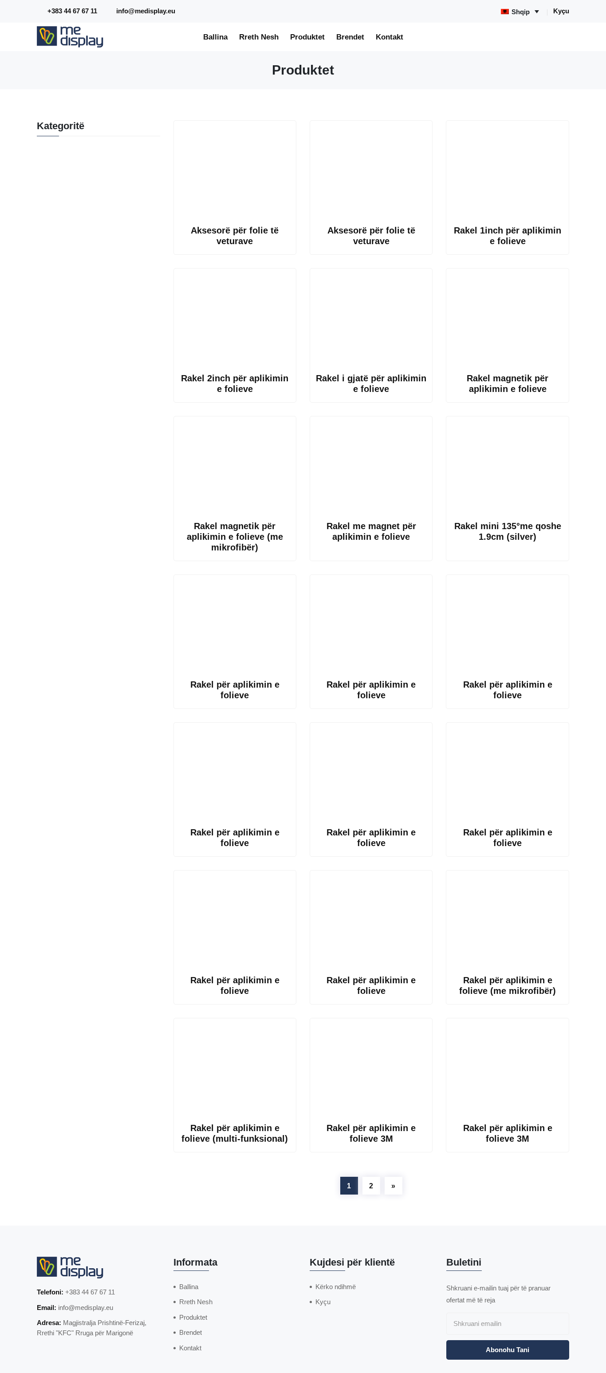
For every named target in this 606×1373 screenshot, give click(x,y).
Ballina (215, 37)
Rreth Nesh (259, 37)
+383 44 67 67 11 (72, 11)
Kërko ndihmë (335, 1286)
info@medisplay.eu (145, 11)
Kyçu (561, 11)
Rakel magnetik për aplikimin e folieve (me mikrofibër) (235, 536)
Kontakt (389, 37)
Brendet (350, 37)
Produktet (307, 37)
